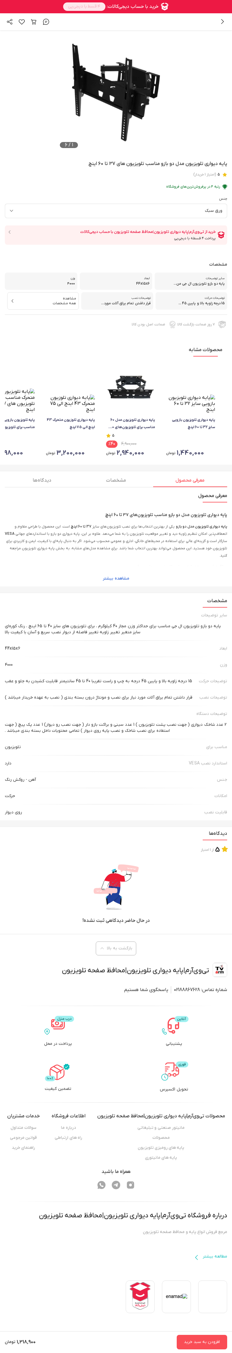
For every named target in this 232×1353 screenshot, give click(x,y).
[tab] (190, 482)
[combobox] (116, 211)
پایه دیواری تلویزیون (38, 548)
